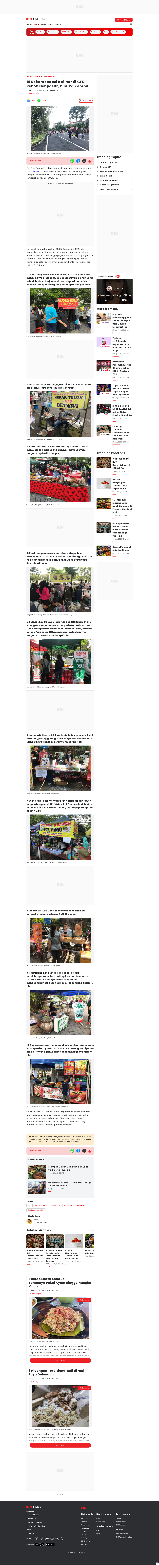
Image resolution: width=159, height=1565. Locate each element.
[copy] (90, 161)
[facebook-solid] (78, 161)
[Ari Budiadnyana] (29, 1221)
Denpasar (37, 171)
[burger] (131, 24)
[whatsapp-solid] (72, 161)
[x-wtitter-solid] (84, 161)
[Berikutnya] (94, 1380)
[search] (112, 19)
